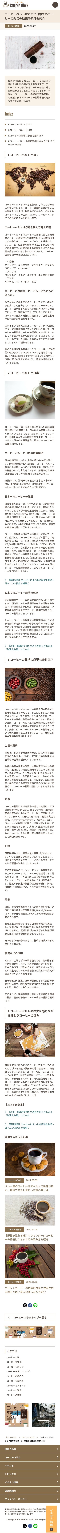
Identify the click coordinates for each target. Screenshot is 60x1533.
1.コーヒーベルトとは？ (20, 124)
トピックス (10, 1474)
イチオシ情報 (11, 1482)
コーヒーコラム (28, 1437)
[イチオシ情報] (51, 1532)
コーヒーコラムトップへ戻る (30, 1317)
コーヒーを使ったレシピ (18, 1371)
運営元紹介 (10, 1490)
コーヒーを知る (14, 1361)
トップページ (11, 1437)
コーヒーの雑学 (14, 1395)
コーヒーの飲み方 (15, 1376)
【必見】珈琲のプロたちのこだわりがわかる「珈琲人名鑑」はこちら (28, 647)
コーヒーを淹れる (15, 1380)
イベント (9, 1465)
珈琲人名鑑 (10, 1449)
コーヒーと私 (13, 1357)
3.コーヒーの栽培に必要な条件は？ (25, 135)
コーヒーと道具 (14, 1390)
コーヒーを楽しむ (15, 1366)
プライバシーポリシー (16, 1499)
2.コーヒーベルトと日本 (20, 130)
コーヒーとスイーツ (16, 1385)
